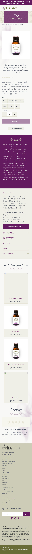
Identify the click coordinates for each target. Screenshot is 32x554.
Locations (4, 474)
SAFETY (6, 248)
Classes (4, 489)
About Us (4, 482)
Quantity (4, 110)
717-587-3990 (8, 458)
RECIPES (6, 243)
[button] (29, 8)
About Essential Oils (7, 487)
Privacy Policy (5, 502)
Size (3, 97)
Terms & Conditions (7, 501)
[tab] (16, 193)
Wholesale (4, 476)
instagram (15, 518)
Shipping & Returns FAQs (8, 499)
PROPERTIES (8, 238)
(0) (12, 77)
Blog (3, 480)
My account (5, 497)
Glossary (4, 493)
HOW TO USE (8, 233)
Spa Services (5, 478)
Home (3, 468)
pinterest (19, 518)
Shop (3, 470)
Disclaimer (5, 504)
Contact (4, 484)
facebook (12, 518)
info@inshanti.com (9, 456)
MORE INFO (8, 253)
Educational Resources (8, 491)
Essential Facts (8, 193)
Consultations (5, 472)
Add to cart (16, 121)
